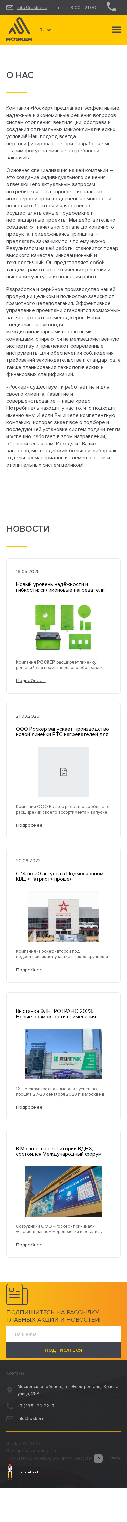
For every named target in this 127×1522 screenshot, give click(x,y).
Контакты (15, 1373)
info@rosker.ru (32, 7)
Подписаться (63, 1350)
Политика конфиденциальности (49, 1459)
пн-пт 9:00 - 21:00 (77, 7)
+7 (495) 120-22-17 (36, 1406)
